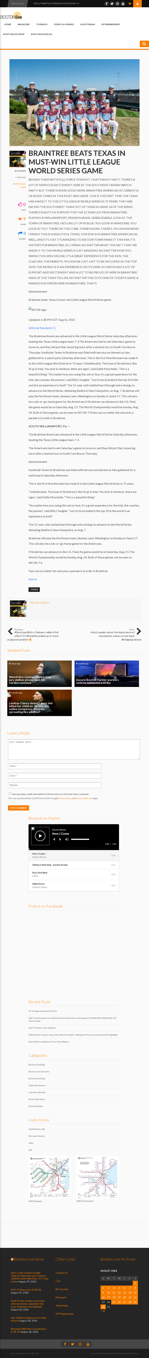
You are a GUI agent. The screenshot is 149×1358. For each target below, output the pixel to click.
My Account (62, 1289)
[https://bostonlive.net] (11, 18)
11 (113, 1292)
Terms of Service (84, 798)
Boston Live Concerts (39, 1071)
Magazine (24, 24)
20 (124, 1297)
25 (113, 1302)
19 (119, 1297)
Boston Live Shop (14, 34)
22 (135, 1297)
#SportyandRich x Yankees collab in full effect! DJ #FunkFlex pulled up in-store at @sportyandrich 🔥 (33, 634)
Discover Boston (37, 1136)
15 (135, 1292)
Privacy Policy (65, 798)
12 (119, 1292)
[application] (74, 837)
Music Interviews (37, 1099)
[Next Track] (60, 839)
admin (22, 170)
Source (33, 579)
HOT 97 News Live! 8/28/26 (42, 1027)
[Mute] (67, 839)
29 (135, 1302)
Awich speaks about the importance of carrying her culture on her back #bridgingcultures (116, 634)
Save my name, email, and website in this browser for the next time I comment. (50, 794)
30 (103, 1306)
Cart (58, 1281)
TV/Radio (41, 24)
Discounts (61, 1297)
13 (124, 1292)
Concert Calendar (37, 1092)
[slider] (80, 839)
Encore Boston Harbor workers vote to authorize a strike (106, 674)
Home (7, 24)
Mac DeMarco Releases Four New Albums (49, 1041)
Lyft (30, 1149)
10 (108, 1292)
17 (108, 1297)
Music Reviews (36, 1106)
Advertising (62, 1305)
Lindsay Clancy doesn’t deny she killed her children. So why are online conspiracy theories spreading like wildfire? (39, 703)
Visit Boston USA (37, 1129)
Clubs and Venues (37, 1085)
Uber (31, 1143)
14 (129, 1292)
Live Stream (87, 24)
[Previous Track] (54, 839)
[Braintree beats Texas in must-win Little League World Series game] (74, 145)
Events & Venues (64, 24)
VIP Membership (110, 24)
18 (113, 1297)
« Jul (102, 1310)
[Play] (40, 836)
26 (119, 1302)
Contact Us (61, 1272)
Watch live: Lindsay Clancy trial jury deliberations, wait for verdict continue (39, 674)
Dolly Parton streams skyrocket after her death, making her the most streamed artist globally (73, 1034)
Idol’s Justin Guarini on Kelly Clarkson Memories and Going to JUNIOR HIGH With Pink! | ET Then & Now (29, 1277)
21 (129, 1297)
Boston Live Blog (41, 34)
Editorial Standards (42, 328)
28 (129, 1302)
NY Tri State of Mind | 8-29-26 (43, 1011)
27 (124, 1302)
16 (103, 1297)
